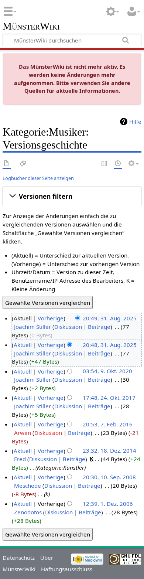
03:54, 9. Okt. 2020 (107, 371)
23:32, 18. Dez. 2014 (109, 450)
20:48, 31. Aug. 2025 (110, 344)
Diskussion (68, 326)
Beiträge (99, 326)
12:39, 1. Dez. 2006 (108, 503)
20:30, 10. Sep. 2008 (109, 477)
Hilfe (135, 121)
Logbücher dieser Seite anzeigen (38, 178)
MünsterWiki (31, 26)
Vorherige (51, 318)
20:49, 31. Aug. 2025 (110, 318)
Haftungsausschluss (66, 569)
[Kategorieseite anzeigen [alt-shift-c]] (7, 164)
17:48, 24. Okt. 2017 (109, 397)
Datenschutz (19, 557)
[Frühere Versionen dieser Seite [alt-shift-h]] (118, 164)
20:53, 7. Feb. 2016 (108, 424)
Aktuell (23, 344)
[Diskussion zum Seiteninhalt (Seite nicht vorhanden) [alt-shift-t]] (23, 164)
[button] (72, 196)
